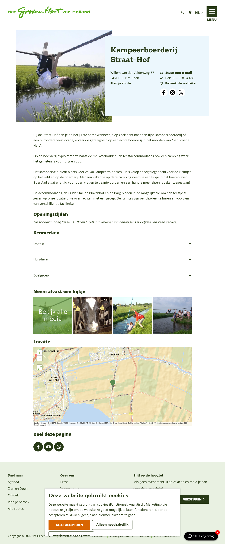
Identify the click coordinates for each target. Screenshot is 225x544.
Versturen (192, 499)
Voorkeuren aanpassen (71, 536)
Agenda (13, 482)
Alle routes (16, 508)
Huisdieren (41, 259)
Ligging (38, 243)
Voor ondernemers (72, 536)
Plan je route (120, 83)
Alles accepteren (69, 525)
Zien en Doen (18, 488)
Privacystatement (121, 536)
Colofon (144, 536)
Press (64, 482)
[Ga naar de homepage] (49, 12)
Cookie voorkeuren (166, 536)
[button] (113, 383)
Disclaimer (98, 536)
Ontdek (13, 495)
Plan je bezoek (18, 502)
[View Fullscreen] (39, 367)
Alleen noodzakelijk (112, 524)
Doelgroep (41, 275)
